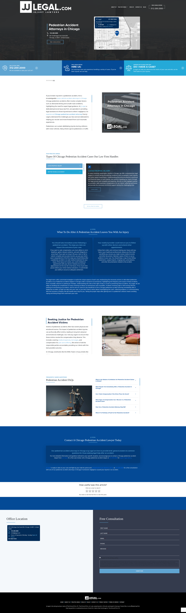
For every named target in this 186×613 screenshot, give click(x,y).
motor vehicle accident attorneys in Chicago (72, 98)
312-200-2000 (54, 33)
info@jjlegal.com (112, 24)
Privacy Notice (103, 602)
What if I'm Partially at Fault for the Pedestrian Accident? (112, 413)
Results (132, 7)
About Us (113, 7)
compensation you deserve (100, 468)
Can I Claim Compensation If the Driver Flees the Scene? (112, 394)
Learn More (94, 189)
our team (65, 458)
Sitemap (122, 602)
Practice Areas (122, 7)
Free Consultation (55, 42)
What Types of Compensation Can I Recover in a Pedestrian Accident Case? (113, 400)
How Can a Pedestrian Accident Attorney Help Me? (111, 407)
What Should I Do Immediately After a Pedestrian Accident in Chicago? (114, 387)
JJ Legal (83, 106)
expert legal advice (125, 458)
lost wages (74, 340)
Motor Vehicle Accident (56, 172)
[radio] (86, 491)
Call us (111, 468)
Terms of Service (113, 602)
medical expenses (64, 340)
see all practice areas (93, 206)
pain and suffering (65, 343)
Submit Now (139, 571)
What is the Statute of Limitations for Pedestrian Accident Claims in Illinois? (115, 380)
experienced (64, 114)
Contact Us (138, 7)
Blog (144, 7)
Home (61, 602)
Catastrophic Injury (55, 166)
